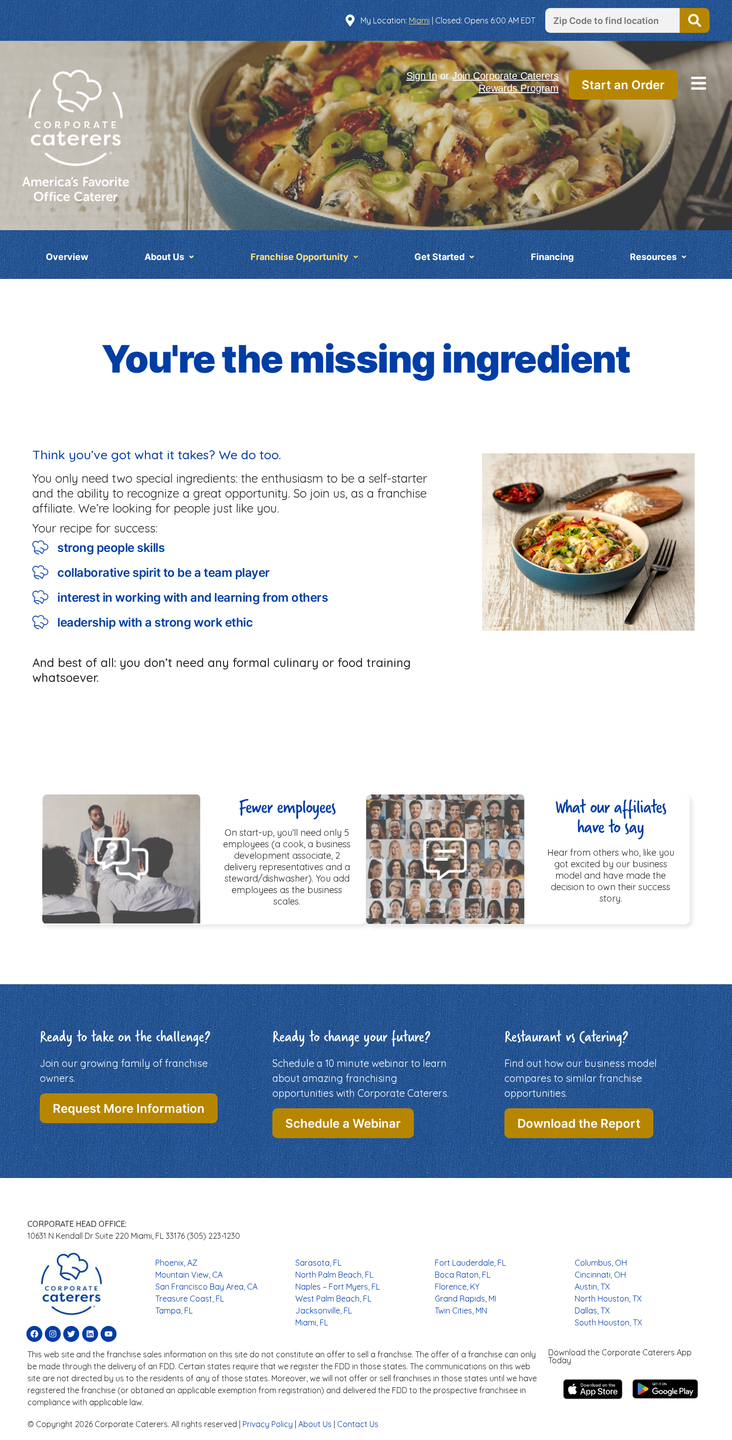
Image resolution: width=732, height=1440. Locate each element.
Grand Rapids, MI (465, 1299)
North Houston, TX (608, 1299)
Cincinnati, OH (600, 1275)
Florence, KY (457, 1287)
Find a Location (695, 20)
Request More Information (129, 1108)
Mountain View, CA (189, 1275)
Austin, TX (592, 1287)
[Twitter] (71, 1334)
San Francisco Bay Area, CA (206, 1287)
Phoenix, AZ (176, 1263)
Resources (653, 257)
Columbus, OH (601, 1263)
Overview (67, 257)
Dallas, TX (592, 1310)
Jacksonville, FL (323, 1310)
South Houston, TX (608, 1322)
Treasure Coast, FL (189, 1299)
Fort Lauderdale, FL (470, 1263)
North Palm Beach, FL (334, 1275)
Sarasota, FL (318, 1263)
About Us (164, 257)
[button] (698, 84)
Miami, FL (311, 1322)
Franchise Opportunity (299, 257)
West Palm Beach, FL (333, 1299)
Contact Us (357, 1424)
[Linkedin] (90, 1334)
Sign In (421, 75)
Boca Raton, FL (462, 1275)
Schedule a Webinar (343, 1123)
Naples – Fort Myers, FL (337, 1287)
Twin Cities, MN (461, 1310)
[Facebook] (34, 1334)
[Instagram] (53, 1334)
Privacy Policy (268, 1424)
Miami (419, 20)
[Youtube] (109, 1334)
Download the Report (578, 1123)
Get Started (439, 257)
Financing (552, 257)
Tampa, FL (174, 1310)
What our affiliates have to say (610, 817)
